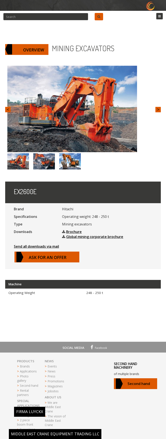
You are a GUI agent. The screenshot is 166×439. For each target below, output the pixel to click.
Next (158, 109)
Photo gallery (23, 378)
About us (53, 397)
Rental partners (23, 392)
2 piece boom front (25, 422)
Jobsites (53, 391)
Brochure (74, 231)
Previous (8, 109)
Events (52, 366)
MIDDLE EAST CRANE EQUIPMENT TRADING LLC (55, 433)
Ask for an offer (47, 257)
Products (25, 361)
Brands (25, 366)
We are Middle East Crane (53, 407)
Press (51, 376)
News (49, 361)
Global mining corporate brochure (94, 236)
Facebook (100, 348)
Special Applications (28, 403)
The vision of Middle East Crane (55, 420)
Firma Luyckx (29, 411)
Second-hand (29, 385)
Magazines (55, 386)
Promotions (56, 381)
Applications (28, 371)
